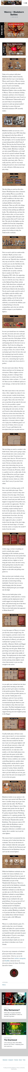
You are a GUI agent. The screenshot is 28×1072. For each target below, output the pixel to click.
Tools (24, 1059)
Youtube (16, 1059)
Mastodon (5, 1059)
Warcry (4, 984)
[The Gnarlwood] (14, 1028)
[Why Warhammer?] (14, 998)
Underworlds (8, 1037)
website (16, 958)
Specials (6, 1008)
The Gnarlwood (10, 1040)
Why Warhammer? (12, 1010)
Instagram (10, 1059)
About (20, 1059)
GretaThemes (14, 1069)
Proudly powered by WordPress (9, 1067)
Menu (26, 3)
